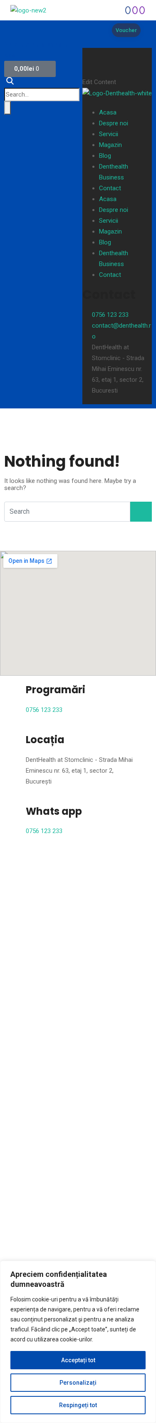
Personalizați (78, 1382)
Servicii (108, 134)
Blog (105, 155)
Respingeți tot (78, 1405)
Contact (110, 188)
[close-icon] (89, 53)
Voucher (126, 30)
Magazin (110, 145)
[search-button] (7, 107)
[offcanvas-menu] (88, 42)
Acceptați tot (78, 1360)
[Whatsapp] (128, 10)
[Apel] (135, 10)
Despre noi (113, 123)
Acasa (107, 112)
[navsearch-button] (12, 82)
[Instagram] (142, 10)
